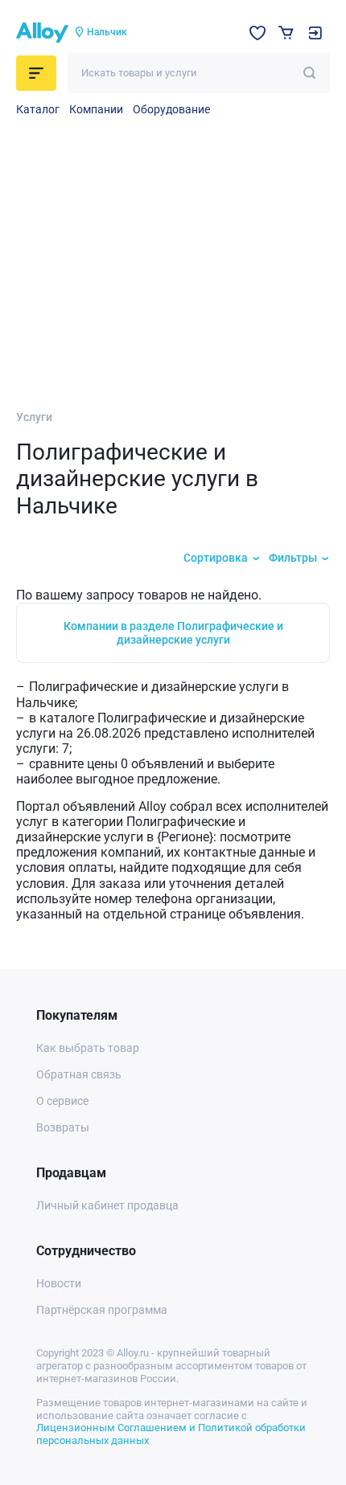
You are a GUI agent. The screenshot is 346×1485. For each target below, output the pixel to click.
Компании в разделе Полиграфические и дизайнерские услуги (173, 633)
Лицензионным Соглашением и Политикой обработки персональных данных (171, 1434)
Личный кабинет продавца (107, 1205)
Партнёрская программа (101, 1309)
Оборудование (171, 109)
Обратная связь (79, 1074)
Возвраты (62, 1127)
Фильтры (293, 557)
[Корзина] (286, 32)
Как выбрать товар (87, 1047)
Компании (96, 109)
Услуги (34, 417)
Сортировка (215, 557)
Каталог (38, 109)
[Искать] (309, 72)
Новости (58, 1283)
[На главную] (42, 32)
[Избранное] (257, 33)
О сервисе (62, 1100)
